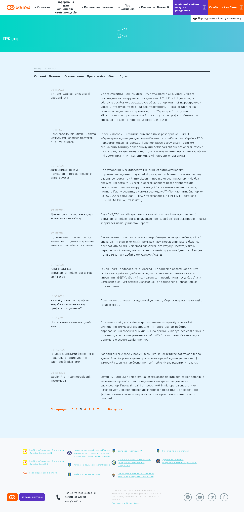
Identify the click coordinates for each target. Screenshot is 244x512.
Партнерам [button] (92, 7)
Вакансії (163, 7)
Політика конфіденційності (126, 503)
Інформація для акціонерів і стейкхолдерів (66, 7)
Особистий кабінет (223, 7)
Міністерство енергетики (175, 451)
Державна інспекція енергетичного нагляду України (179, 461)
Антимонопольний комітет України (92, 465)
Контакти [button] (148, 7)
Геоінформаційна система (43, 472)
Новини (107, 7)
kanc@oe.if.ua (73, 501)
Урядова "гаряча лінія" (130, 451)
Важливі (55, 76)
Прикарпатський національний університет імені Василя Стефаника (134, 462)
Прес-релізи (96, 76)
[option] (45, 464)
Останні (40, 76)
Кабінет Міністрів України (87, 474)
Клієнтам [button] (43, 7)
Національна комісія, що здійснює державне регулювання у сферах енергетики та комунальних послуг (92, 453)
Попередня (59, 409)
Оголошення (74, 76)
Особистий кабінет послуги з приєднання (186, 7)
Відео (124, 76)
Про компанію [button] (127, 7)
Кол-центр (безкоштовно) (80, 492)
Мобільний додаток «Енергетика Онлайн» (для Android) (46, 451)
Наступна (115, 409)
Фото (112, 76)
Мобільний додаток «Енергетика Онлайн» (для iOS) (46, 462)
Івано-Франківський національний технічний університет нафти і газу (136, 475)
